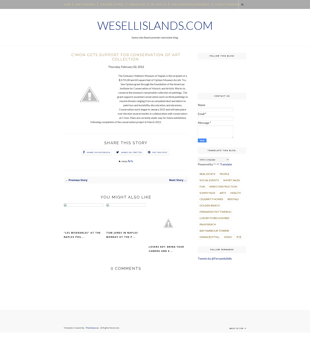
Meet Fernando (85, 4)
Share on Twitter (131, 152)
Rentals (233, 199)
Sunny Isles (207, 192)
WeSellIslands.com (155, 25)
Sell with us (159, 4)
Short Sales (231, 180)
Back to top (236, 328)
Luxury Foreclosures (214, 218)
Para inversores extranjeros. (191, 4)
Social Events (209, 180)
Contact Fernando (227, 4)
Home (67, 4)
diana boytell (210, 236)
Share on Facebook (98, 152)
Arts (130, 161)
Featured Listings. (112, 4)
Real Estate (207, 173)
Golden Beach (210, 205)
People (224, 173)
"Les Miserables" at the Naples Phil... (82, 234)
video (228, 236)
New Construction (223, 186)
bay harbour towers (214, 230)
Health (235, 192)
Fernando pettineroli (215, 211)
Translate (226, 164)
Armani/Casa (137, 4)
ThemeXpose (92, 327)
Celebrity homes (211, 199)
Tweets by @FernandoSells (215, 258)
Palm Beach (208, 224)
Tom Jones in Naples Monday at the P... (122, 234)
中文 (239, 236)
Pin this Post (160, 152)
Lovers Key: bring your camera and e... (166, 248)
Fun (202, 186)
